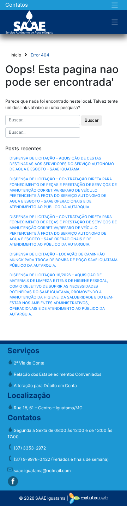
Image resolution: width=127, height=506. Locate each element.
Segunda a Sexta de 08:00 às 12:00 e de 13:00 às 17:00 (59, 433)
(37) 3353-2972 (29, 448)
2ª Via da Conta (28, 363)
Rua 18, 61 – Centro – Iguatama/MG (48, 407)
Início (16, 55)
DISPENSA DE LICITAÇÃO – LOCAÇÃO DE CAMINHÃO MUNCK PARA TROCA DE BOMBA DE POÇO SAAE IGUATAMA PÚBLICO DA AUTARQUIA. (63, 260)
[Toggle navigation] (115, 5)
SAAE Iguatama (50, 497)
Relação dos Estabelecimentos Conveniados (57, 374)
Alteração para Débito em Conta (45, 385)
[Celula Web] (88, 497)
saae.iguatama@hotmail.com (42, 470)
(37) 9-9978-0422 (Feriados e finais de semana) (61, 459)
